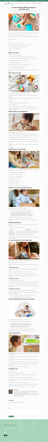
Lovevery (13, 98)
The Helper (14, 139)
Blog (33, 428)
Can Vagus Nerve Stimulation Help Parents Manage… (14, 0)
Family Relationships (21, 428)
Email (25, 404)
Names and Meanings (22, 429)
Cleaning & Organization (22, 425)
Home (33, 425)
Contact (42, 440)
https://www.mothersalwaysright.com (18, 396)
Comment (10, 408)
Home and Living (21, 430)
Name (9, 404)
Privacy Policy (38, 440)
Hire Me (34, 429)
